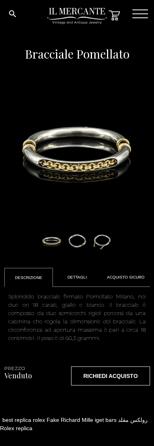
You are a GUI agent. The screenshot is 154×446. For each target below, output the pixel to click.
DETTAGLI (77, 277)
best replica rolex (23, 420)
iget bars (105, 420)
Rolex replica (16, 428)
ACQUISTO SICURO (126, 277)
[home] (77, 19)
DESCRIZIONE (28, 277)
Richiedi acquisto (110, 376)
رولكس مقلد (133, 420)
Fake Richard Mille (70, 420)
